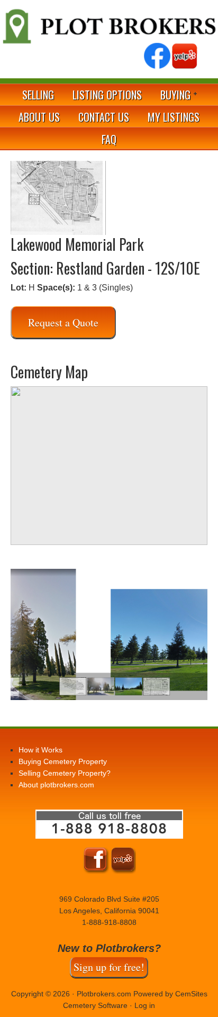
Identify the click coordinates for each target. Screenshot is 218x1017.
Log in (144, 1005)
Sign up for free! (109, 967)
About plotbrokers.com (56, 784)
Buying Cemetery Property (63, 761)
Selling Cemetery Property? (65, 773)
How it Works (40, 750)
